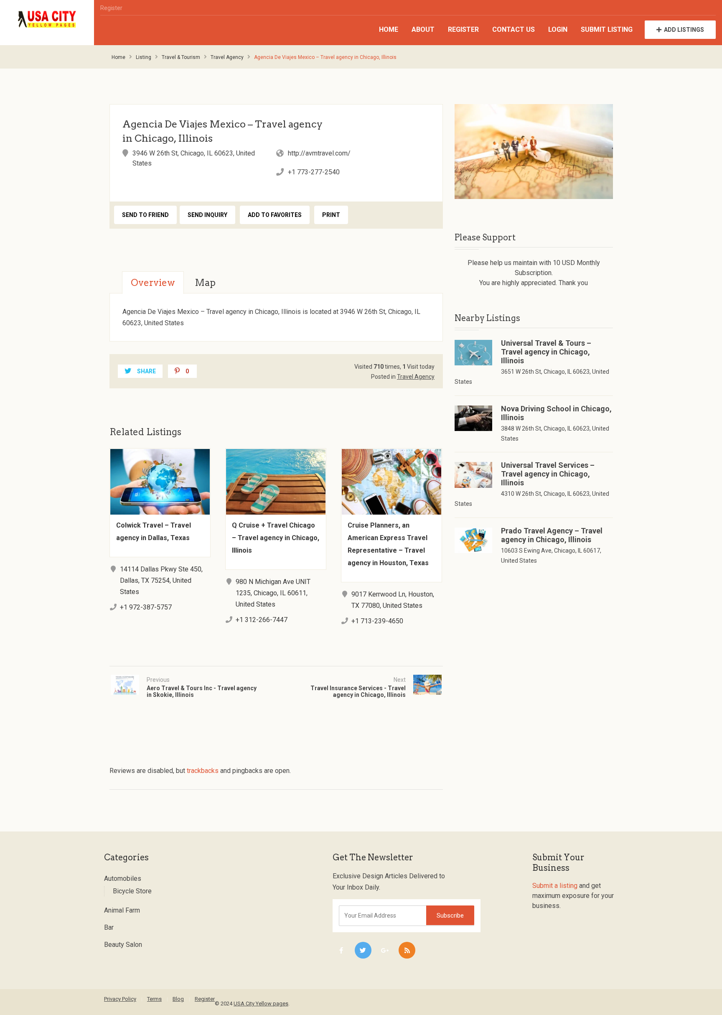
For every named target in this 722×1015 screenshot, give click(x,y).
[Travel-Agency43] (534, 151)
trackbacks (203, 771)
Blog (178, 999)
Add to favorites (275, 215)
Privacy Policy (120, 999)
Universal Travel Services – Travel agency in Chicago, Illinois (548, 474)
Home (388, 29)
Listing (143, 57)
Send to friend (145, 215)
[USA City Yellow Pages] (47, 19)
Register (111, 8)
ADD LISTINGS (684, 29)
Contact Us (513, 29)
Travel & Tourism (181, 57)
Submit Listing (607, 29)
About (423, 29)
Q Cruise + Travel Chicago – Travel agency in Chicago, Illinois (275, 537)
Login (557, 29)
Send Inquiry (207, 215)
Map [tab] (205, 282)
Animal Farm (122, 910)
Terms (154, 999)
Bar (109, 927)
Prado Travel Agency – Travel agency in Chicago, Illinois (552, 535)
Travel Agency (227, 57)
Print (331, 215)
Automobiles (122, 878)
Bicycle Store (132, 891)
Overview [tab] (153, 282)
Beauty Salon (123, 945)
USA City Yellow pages (261, 1003)
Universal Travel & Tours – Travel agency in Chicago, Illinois (546, 352)
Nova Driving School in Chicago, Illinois (556, 413)
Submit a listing (554, 886)
